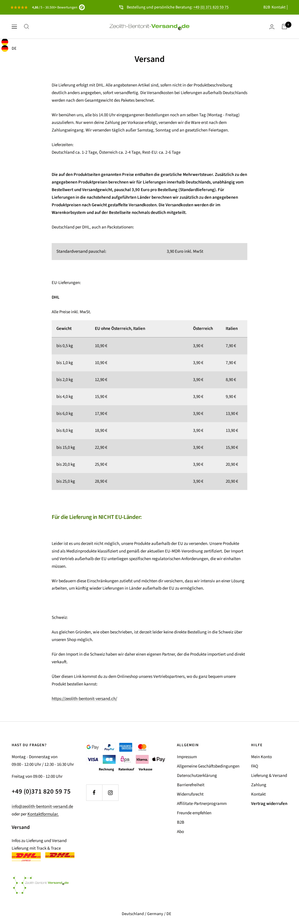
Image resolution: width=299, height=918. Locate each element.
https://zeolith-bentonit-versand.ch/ (84, 699)
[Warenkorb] (284, 26)
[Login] (271, 26)
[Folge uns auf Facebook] (94, 792)
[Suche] (26, 26)
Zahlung (258, 785)
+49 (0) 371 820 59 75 (211, 7)
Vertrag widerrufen (269, 804)
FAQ (254, 766)
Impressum (187, 757)
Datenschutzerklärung (197, 775)
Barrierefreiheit (190, 785)
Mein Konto (261, 757)
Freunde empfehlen (194, 813)
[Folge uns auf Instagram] (110, 792)
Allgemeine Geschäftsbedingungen (208, 766)
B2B (266, 7)
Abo (180, 832)
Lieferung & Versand (269, 775)
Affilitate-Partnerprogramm (202, 804)
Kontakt (279, 7)
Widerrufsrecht (190, 794)
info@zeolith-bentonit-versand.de (42, 806)
